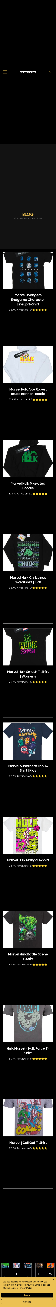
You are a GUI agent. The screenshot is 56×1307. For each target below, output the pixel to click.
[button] (5, 71)
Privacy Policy (25, 1287)
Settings (27, 1301)
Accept (27, 1295)
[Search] (50, 72)
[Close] (51, 1281)
